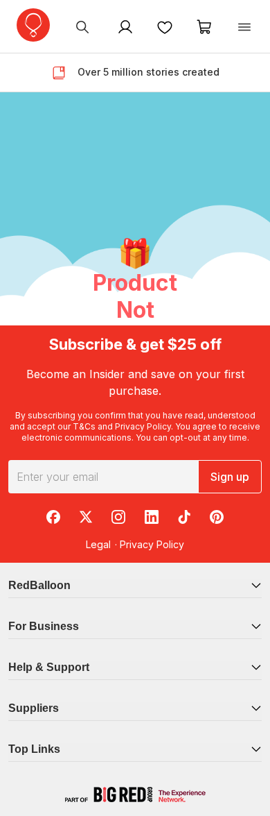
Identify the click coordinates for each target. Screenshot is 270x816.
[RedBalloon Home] (33, 25)
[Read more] (64, 73)
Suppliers (33, 708)
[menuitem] (82, 26)
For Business (43, 626)
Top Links (34, 749)
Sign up (229, 477)
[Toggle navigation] (244, 26)
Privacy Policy (143, 426)
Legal (98, 544)
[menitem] (164, 26)
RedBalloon (39, 585)
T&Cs (84, 426)
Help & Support (48, 667)
